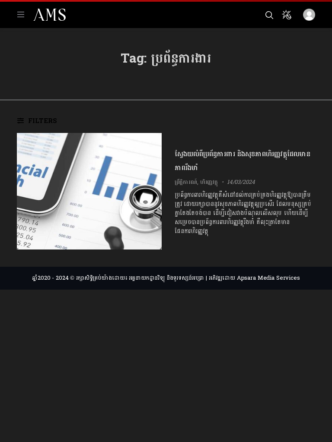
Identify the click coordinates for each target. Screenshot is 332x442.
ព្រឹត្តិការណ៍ (186, 182)
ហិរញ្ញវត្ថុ (209, 182)
